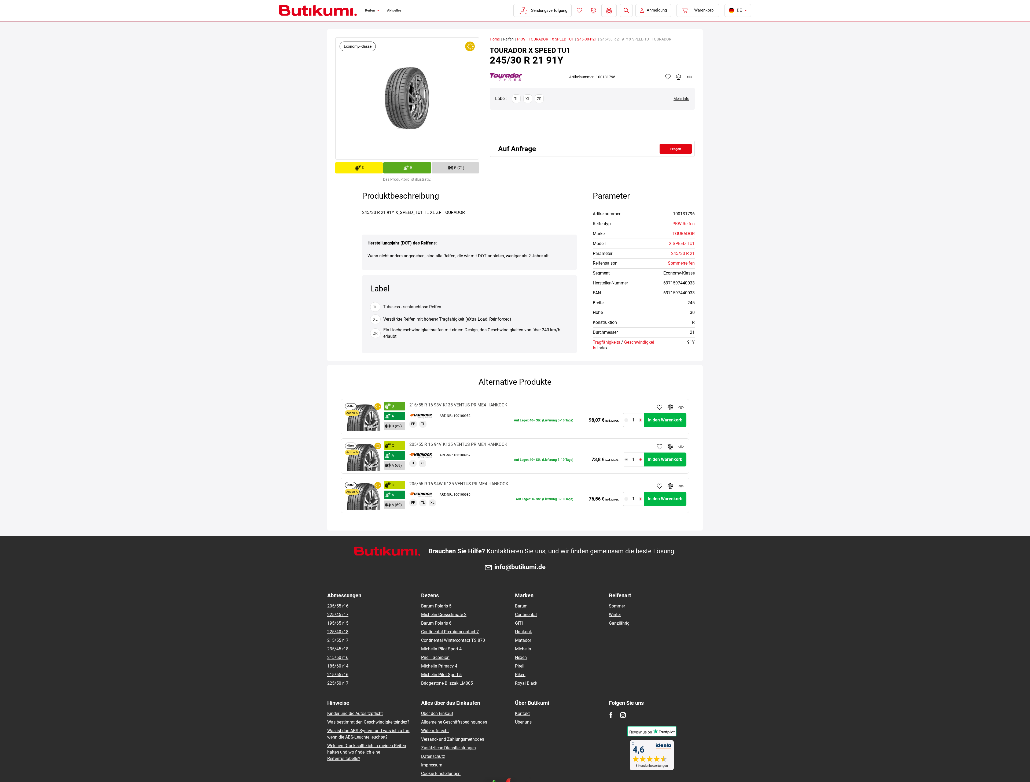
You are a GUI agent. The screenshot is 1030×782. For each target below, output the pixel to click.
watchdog (689, 77)
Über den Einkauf (437, 713)
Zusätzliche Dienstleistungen (448, 747)
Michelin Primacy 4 (439, 666)
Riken (520, 674)
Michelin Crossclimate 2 (443, 614)
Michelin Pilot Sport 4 (441, 648)
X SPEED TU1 (563, 39)
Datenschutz (433, 756)
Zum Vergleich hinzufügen (670, 407)
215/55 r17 (337, 640)
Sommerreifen (681, 263)
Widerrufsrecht (435, 730)
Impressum (431, 765)
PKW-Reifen (683, 223)
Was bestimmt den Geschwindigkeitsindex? (368, 722)
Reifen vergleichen (593, 10)
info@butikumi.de (520, 567)
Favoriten (578, 10)
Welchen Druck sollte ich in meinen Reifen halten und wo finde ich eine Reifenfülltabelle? (366, 752)
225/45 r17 (337, 614)
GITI (519, 623)
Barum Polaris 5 (436, 606)
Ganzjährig (619, 623)
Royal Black (526, 683)
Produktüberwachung (681, 407)
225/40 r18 (337, 631)
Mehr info (681, 99)
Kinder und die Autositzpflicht (355, 713)
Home (495, 39)
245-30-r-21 (587, 39)
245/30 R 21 (683, 253)
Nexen (521, 657)
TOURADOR (538, 39)
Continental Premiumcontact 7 (450, 631)
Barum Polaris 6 (436, 623)
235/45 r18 (337, 648)
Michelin (523, 648)
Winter (615, 614)
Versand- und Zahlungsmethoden (452, 739)
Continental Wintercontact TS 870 (453, 640)
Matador (523, 640)
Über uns (523, 722)
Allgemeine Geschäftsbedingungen (454, 722)
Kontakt (522, 713)
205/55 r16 (337, 606)
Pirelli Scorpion (435, 657)
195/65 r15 (337, 623)
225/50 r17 (337, 683)
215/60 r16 (337, 657)
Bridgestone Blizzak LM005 (447, 683)
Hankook (523, 631)
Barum (521, 606)
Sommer (617, 606)
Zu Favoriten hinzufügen (659, 407)
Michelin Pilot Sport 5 (441, 674)
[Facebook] (611, 715)
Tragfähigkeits (606, 342)
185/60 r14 (337, 666)
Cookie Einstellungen (441, 773)
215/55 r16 (337, 674)
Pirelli (520, 666)
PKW (521, 39)
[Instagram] (623, 715)
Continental (526, 614)
